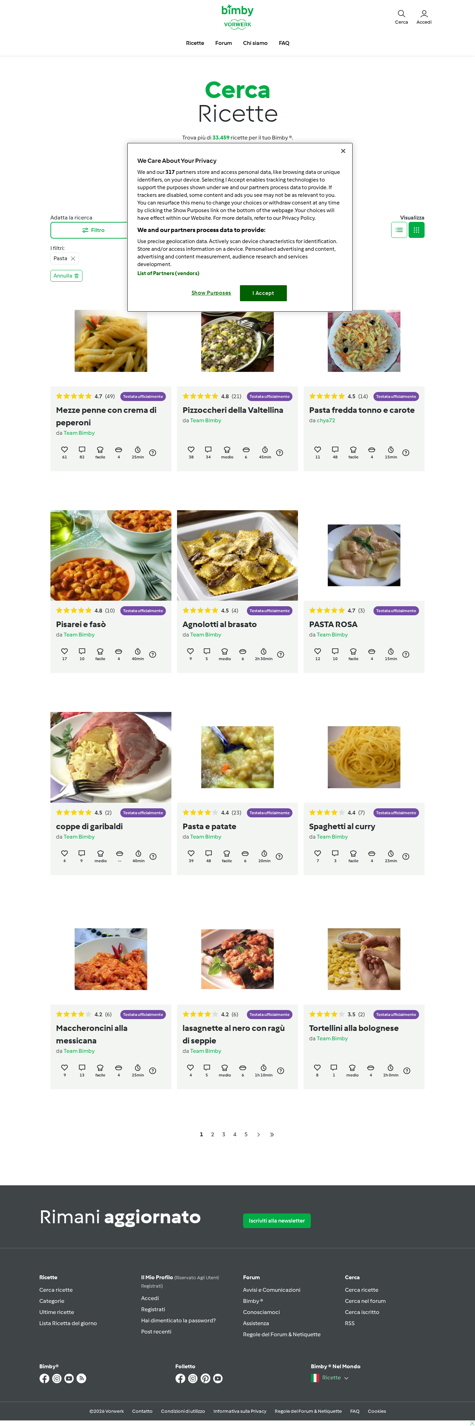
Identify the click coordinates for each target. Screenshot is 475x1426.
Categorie (51, 1301)
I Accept (263, 293)
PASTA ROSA (333, 624)
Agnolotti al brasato (220, 624)
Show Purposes (212, 293)
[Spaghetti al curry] (364, 757)
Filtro (98, 230)
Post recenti (156, 1331)
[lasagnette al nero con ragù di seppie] (237, 959)
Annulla (63, 275)
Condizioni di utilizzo (183, 1411)
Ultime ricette (56, 1312)
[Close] (343, 151)
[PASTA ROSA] (364, 555)
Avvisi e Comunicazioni (271, 1290)
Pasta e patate (209, 826)
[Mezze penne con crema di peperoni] (110, 341)
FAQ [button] (284, 43)
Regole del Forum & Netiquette (282, 1334)
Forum (251, 1277)
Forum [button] (223, 43)
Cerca (352, 1277)
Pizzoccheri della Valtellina (233, 410)
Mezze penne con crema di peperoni (106, 416)
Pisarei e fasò (81, 624)
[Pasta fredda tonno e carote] (364, 341)
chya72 (326, 420)
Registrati (153, 1309)
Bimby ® (253, 1301)
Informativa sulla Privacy (240, 1411)
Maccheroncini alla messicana (92, 1034)
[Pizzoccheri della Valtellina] (237, 341)
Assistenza (256, 1323)
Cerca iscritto (362, 1312)
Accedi (150, 1298)
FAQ (355, 1411)
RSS (350, 1323)
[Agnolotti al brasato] (237, 555)
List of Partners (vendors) (168, 273)
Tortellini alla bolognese (354, 1028)
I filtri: (57, 248)
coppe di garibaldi (89, 826)
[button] (401, 17)
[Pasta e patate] (237, 757)
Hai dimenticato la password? (178, 1320)
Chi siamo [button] (255, 43)
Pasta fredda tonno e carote (362, 410)
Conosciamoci (261, 1312)
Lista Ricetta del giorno (68, 1323)
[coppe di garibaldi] (110, 757)
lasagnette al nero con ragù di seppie (234, 1034)
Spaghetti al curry (342, 826)
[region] (240, 227)
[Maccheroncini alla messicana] (110, 959)
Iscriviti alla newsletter (277, 1220)
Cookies (377, 1411)
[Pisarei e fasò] (110, 555)
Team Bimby (79, 433)
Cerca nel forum (365, 1301)
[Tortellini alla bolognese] (364, 959)
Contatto (142, 1411)
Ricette (48, 1277)
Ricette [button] (195, 43)
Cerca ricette (56, 1290)
